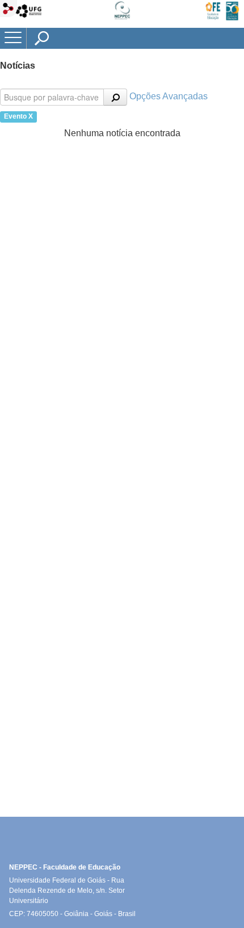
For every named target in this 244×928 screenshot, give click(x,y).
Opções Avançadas (168, 96)
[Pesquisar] (115, 97)
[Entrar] (8, 9)
